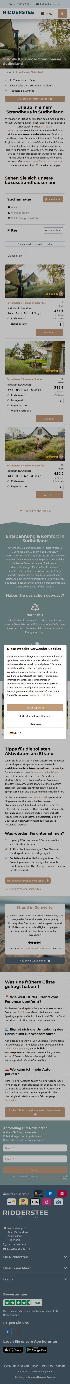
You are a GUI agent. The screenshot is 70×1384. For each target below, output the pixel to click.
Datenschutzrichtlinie (39, 695)
